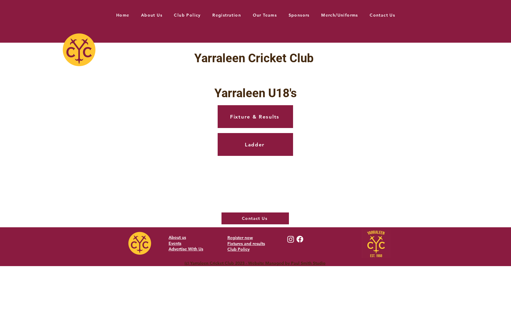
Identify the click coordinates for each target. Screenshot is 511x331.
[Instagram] (290, 239)
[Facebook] (299, 239)
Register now (240, 237)
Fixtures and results (246, 243)
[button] (265, 15)
